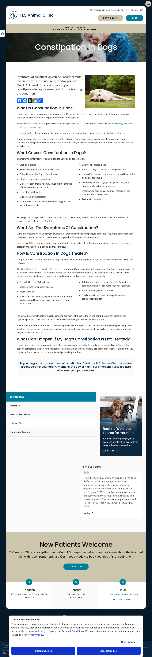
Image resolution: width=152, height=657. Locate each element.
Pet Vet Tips (17, 423)
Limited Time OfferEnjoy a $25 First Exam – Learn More (74, 28)
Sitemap (6, 653)
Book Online (110, 18)
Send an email (76, 597)
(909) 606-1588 (136, 10)
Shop (135, 18)
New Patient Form (20, 414)
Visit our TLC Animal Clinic (101, 363)
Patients (15, 405)
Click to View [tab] (124, 599)
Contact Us (76, 566)
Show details (128, 642)
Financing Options (20, 432)
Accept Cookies (108, 651)
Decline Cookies (43, 651)
